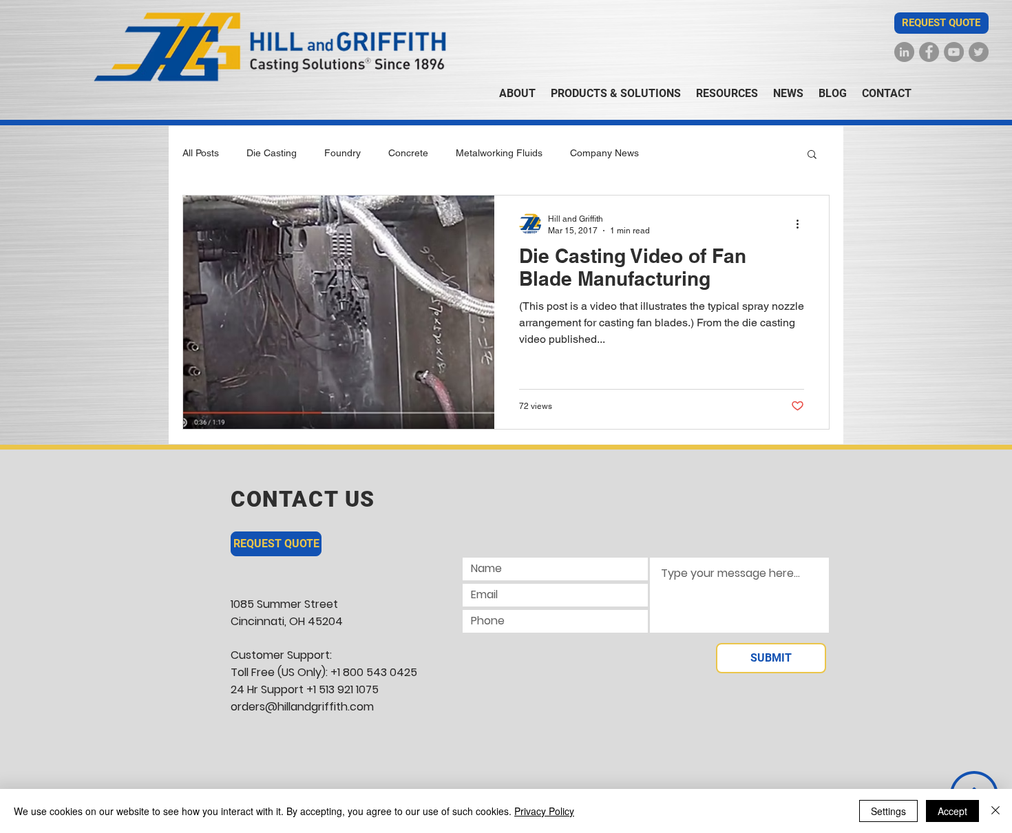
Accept (952, 811)
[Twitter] (979, 52)
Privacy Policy (544, 811)
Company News (604, 152)
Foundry (342, 152)
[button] (941, 23)
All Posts (200, 152)
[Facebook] (929, 52)
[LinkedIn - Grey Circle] (904, 52)
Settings (888, 811)
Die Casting (271, 152)
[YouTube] (954, 52)
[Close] (995, 811)
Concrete (408, 152)
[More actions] (802, 223)
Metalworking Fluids (499, 152)
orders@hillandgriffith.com (302, 707)
